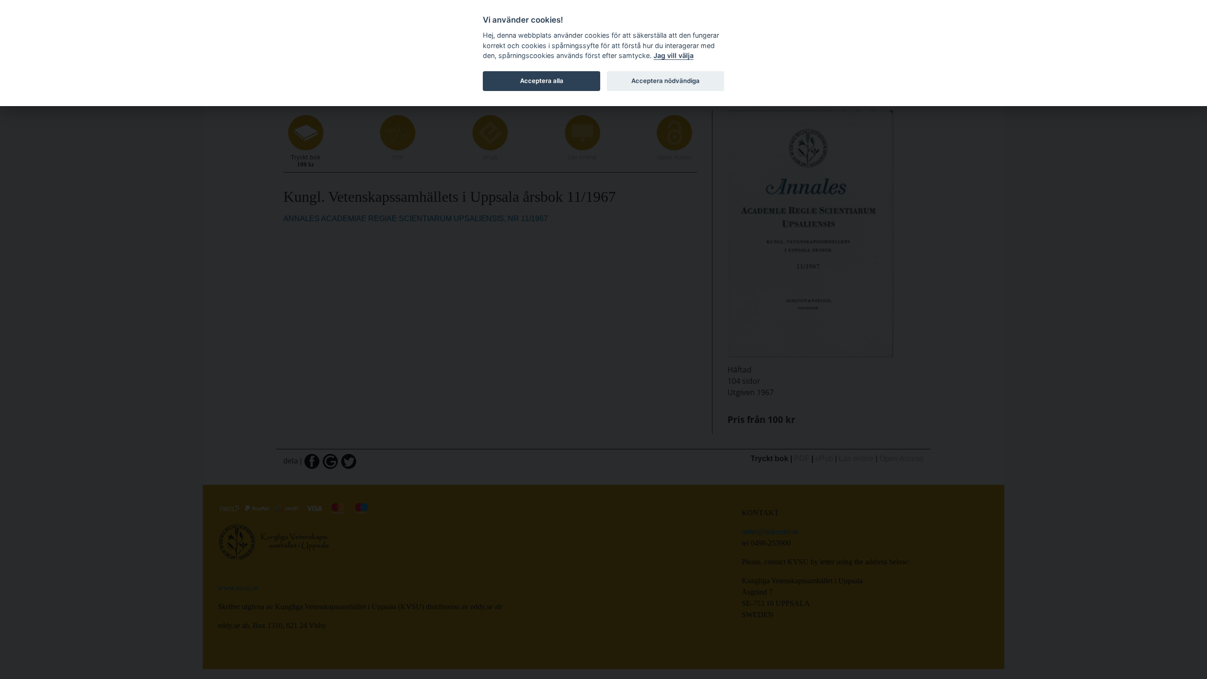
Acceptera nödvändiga (665, 80)
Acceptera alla (541, 80)
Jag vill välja (673, 55)
